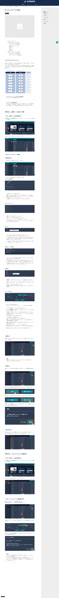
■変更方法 (10, 49)
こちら (17, 310)
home (7, 6)
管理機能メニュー (17, 6)
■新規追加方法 (11, 46)
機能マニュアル (11, 6)
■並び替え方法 (11, 50)
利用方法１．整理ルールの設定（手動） (13, 42)
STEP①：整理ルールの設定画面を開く (14, 43)
